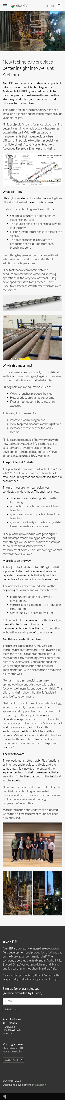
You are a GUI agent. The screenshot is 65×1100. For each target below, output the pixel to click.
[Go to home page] (20, 6)
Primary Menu (5, 5)
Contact (11, 1059)
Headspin (40, 1084)
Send (8, 1009)
